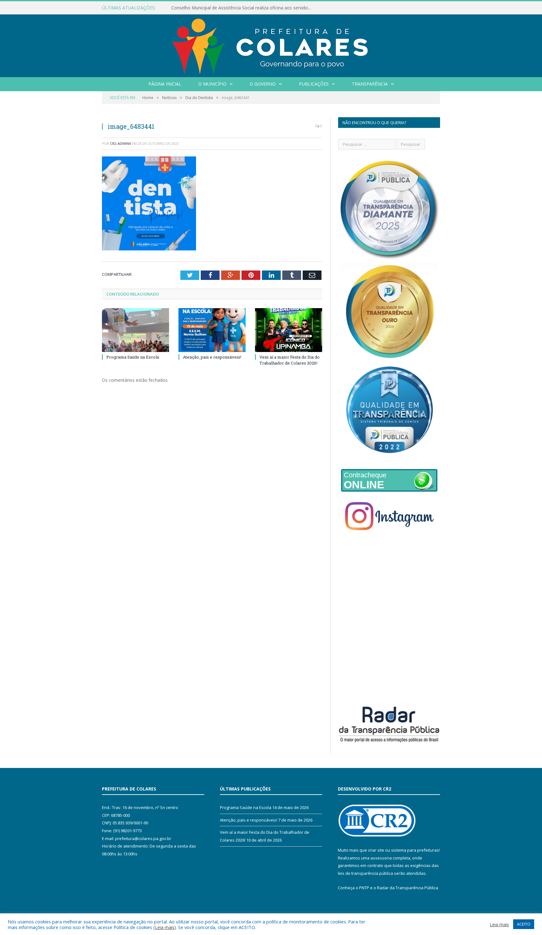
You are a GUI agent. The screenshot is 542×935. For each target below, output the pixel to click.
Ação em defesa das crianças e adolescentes (217, 8)
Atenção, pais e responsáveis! (212, 357)
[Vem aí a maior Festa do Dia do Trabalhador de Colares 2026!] (288, 330)
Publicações (314, 84)
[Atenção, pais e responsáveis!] (212, 330)
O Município (212, 84)
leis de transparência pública (365, 873)
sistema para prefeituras (415, 850)
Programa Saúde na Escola (132, 357)
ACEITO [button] (523, 924)
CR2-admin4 (120, 143)
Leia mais (164, 927)
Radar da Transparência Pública (407, 887)
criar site (376, 850)
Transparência (370, 84)
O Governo (263, 84)
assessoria (381, 858)
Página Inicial (164, 84)
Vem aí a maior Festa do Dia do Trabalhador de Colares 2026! (289, 359)
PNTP (364, 887)
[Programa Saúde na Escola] (135, 330)
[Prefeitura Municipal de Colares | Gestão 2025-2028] (271, 44)
